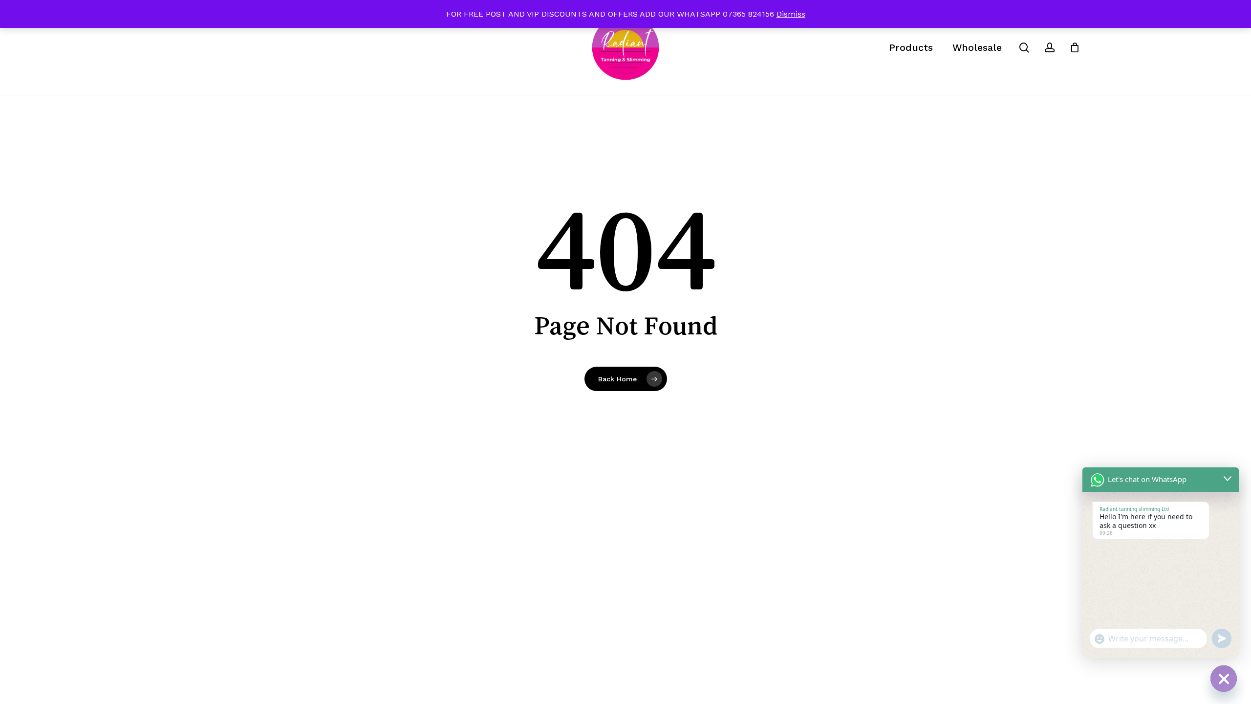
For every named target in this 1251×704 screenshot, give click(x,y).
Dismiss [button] (790, 14)
